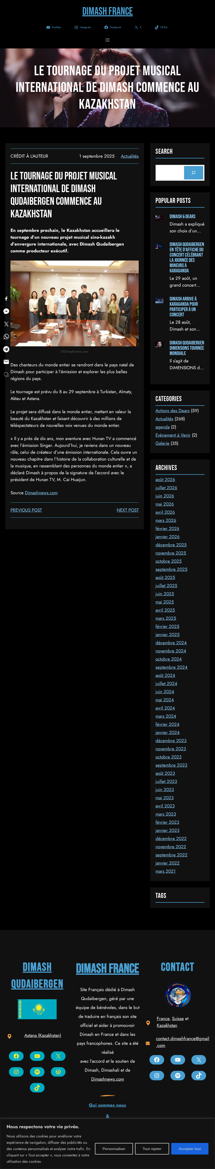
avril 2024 (165, 708)
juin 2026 (164, 496)
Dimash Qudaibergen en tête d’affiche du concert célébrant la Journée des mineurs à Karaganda (187, 257)
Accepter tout (190, 1149)
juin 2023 (164, 789)
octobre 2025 (168, 561)
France (163, 1018)
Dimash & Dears (182, 216)
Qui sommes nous (107, 1105)
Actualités (130, 156)
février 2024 (167, 724)
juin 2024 (164, 691)
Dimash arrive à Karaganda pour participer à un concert (184, 306)
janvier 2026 (167, 536)
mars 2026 (165, 520)
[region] (107, 1144)
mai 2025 (164, 602)
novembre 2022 (170, 846)
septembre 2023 (171, 765)
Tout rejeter (152, 1149)
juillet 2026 (166, 487)
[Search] (193, 172)
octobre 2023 (168, 757)
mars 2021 (165, 871)
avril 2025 (165, 610)
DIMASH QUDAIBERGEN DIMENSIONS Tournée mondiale (187, 348)
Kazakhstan (167, 1025)
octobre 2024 (168, 659)
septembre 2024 (171, 667)
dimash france (107, 969)
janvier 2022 (167, 863)
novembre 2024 (170, 651)
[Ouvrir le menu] (107, 40)
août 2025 (165, 577)
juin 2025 (164, 594)
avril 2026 (165, 512)
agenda (162, 427)
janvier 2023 (167, 830)
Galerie (162, 443)
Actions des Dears (172, 410)
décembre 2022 (171, 838)
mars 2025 (165, 618)
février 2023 (167, 822)
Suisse (178, 1018)
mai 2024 (164, 700)
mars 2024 (165, 716)
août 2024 (165, 675)
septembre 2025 (171, 569)
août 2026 (165, 479)
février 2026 (167, 528)
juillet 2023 (166, 781)
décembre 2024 (171, 643)
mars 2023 (165, 814)
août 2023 (165, 773)
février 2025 (167, 626)
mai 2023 (164, 798)
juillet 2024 (166, 683)
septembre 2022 (171, 855)
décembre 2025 (171, 545)
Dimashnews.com (41, 492)
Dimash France (107, 11)
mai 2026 (164, 504)
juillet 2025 (166, 585)
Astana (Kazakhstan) (42, 1035)
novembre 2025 (170, 553)
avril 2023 (165, 806)
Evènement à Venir (173, 435)
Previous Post (26, 510)
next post (128, 510)
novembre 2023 (170, 749)
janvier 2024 (167, 732)
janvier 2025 (167, 634)
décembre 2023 (170, 740)
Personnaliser (114, 1149)
